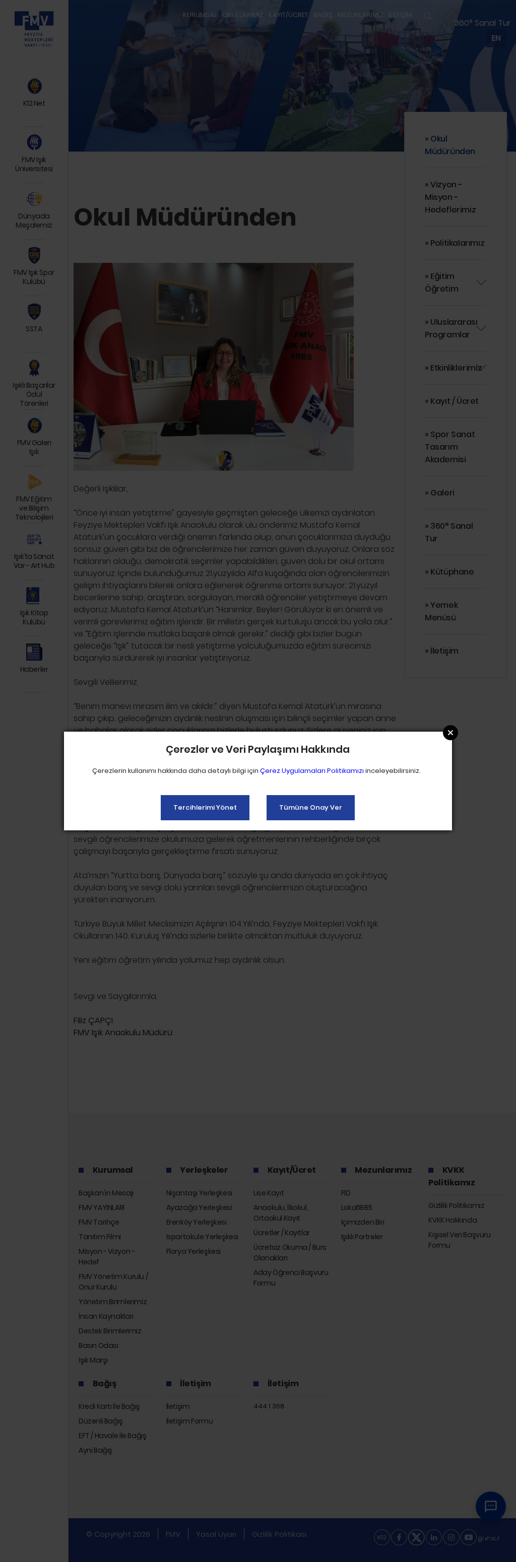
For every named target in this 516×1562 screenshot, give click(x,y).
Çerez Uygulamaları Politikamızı (312, 770)
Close (450, 732)
